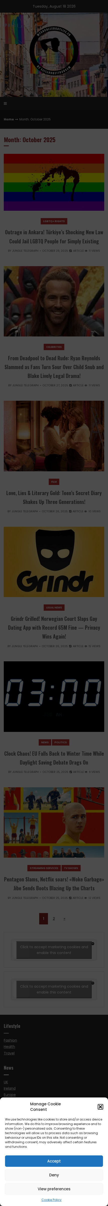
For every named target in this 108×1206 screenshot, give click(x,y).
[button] (100, 1106)
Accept (54, 1161)
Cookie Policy (51, 1200)
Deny (54, 1175)
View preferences (54, 1189)
